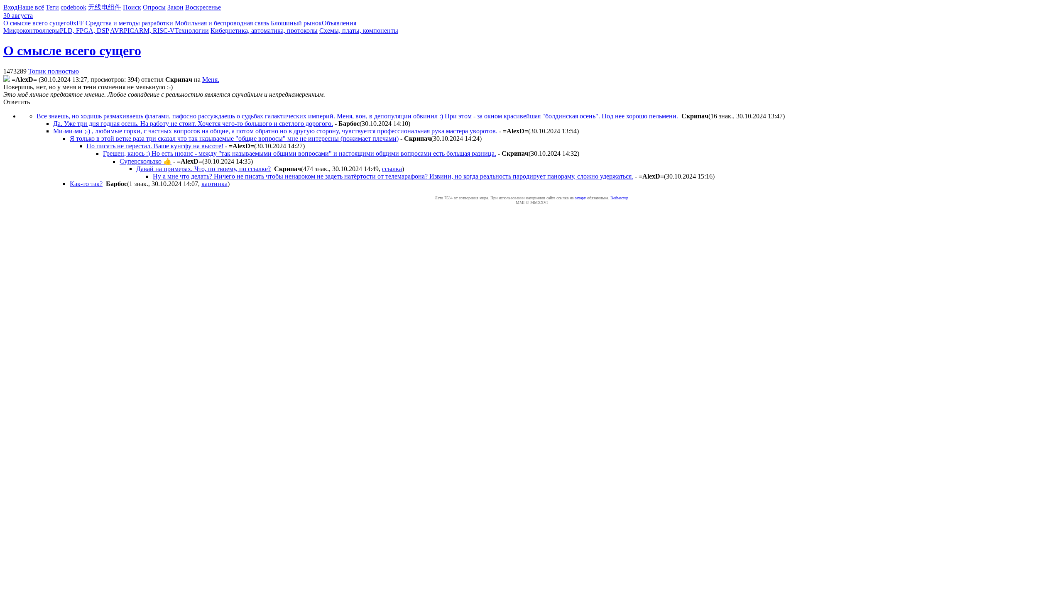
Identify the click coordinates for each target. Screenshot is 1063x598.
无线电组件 (104, 7)
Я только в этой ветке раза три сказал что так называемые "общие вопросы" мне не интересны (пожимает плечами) (234, 138)
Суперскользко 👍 (145, 161)
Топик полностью (53, 71)
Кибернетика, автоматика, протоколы (264, 30)
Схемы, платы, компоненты (358, 30)
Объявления (339, 23)
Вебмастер (619, 198)
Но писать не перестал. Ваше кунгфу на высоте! (154, 146)
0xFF (77, 23)
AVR (117, 30)
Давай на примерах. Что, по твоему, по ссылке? (203, 168)
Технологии (192, 30)
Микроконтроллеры (31, 30)
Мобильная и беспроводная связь (222, 23)
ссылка (392, 168)
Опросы (154, 7)
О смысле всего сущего (36, 23)
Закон (175, 7)
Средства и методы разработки (129, 23)
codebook (73, 7)
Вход (10, 7)
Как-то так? (86, 183)
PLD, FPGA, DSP (84, 30)
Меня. (210, 79)
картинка (214, 183)
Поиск (132, 7)
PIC (129, 30)
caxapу (580, 198)
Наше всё (30, 7)
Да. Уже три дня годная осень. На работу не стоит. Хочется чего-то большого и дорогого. (193, 123)
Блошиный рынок (296, 23)
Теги (52, 7)
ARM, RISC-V (154, 30)
